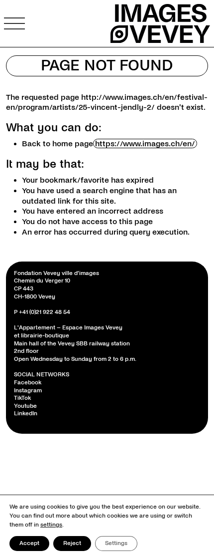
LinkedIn (25, 413)
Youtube (25, 406)
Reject (72, 543)
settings (51, 525)
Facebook (27, 382)
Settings (116, 543)
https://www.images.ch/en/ (145, 143)
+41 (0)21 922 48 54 (44, 312)
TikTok (22, 398)
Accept (29, 543)
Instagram (28, 390)
